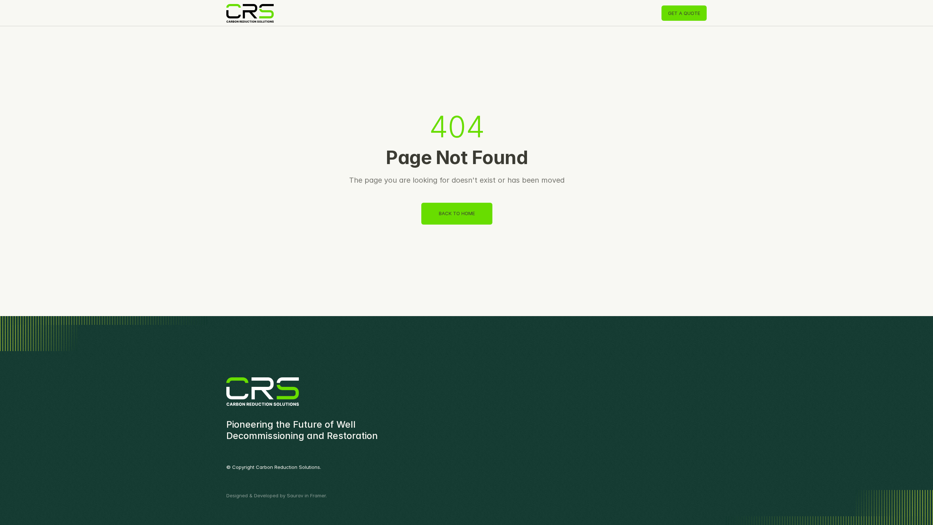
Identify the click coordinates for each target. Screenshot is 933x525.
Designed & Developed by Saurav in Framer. (276, 495)
